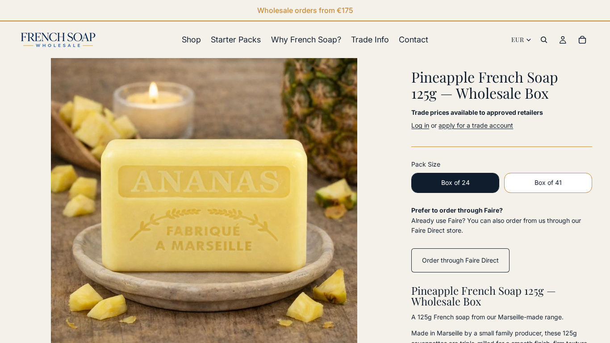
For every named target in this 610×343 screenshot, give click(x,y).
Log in (420, 125)
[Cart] (582, 40)
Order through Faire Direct (460, 260)
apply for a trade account (476, 125)
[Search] (544, 40)
